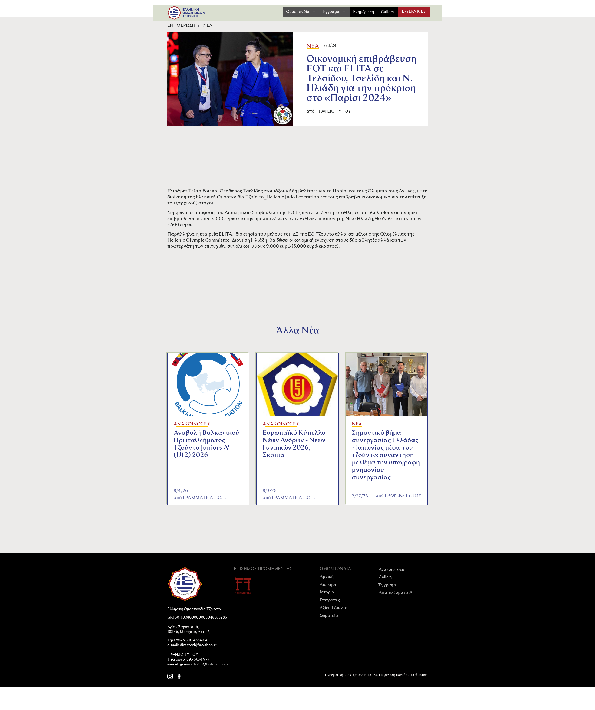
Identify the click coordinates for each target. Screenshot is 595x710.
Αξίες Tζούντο (333, 608)
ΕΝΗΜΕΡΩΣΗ (181, 26)
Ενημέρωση (363, 12)
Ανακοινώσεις (392, 570)
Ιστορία (327, 592)
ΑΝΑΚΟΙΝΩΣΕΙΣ (192, 424)
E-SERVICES (414, 11)
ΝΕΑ (207, 26)
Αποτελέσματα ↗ (395, 593)
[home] (174, 13)
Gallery (387, 12)
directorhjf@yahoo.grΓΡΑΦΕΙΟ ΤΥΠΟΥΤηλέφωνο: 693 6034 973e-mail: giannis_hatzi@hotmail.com (197, 654)
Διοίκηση (328, 585)
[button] (301, 12)
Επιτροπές (330, 600)
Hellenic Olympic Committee (198, 240)
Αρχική (327, 577)
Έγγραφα (387, 585)
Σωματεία (329, 616)
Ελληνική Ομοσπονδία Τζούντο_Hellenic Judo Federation (257, 197)
